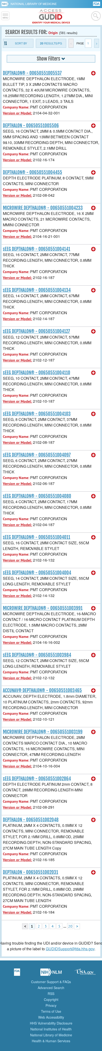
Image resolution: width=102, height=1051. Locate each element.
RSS (51, 993)
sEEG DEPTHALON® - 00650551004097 (37, 455)
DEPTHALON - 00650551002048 (31, 820)
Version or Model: (17, 113)
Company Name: (16, 107)
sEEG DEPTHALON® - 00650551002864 (37, 778)
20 (70, 926)
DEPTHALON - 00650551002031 (30, 872)
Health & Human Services (51, 1040)
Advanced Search (51, 987)
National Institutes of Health (51, 1029)
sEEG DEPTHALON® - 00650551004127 (36, 331)
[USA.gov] (85, 973)
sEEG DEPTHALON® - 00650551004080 (37, 496)
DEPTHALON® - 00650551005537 (32, 73)
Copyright (51, 999)
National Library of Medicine (34, 4)
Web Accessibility (51, 1017)
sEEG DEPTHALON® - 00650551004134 (37, 290)
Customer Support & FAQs (51, 981)
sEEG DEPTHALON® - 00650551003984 (37, 655)
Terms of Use (51, 1011)
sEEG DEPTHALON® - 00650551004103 (37, 414)
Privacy (51, 1005)
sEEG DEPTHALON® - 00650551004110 (36, 372)
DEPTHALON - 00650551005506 (31, 125)
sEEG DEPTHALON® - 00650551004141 (36, 249)
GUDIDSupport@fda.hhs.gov (70, 948)
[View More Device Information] (93, 73)
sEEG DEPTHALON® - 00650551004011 (36, 537)
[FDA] (97, 3)
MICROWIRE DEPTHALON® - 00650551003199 (43, 732)
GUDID (51, 16)
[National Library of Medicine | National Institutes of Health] (51, 973)
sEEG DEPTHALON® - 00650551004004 (37, 573)
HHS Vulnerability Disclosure (51, 1023)
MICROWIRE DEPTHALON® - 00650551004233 (43, 208)
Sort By (21, 43)
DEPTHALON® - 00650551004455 (32, 172)
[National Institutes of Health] (6, 3)
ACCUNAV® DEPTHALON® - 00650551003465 (42, 690)
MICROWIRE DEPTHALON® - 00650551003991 (43, 608)
